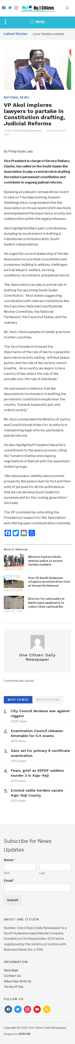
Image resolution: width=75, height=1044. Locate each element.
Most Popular (47, 699)
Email (9, 881)
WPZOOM (24, 1033)
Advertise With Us (17, 981)
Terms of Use (14, 987)
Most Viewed (18, 699)
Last (42, 873)
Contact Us (12, 976)
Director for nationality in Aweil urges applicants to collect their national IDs (46, 602)
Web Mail (11, 970)
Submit (12, 900)
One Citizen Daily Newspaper (24, 130)
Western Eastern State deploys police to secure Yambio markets (45, 560)
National (11, 97)
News (24, 97)
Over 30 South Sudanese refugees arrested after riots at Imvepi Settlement (49, 581)
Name (9, 860)
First (6, 873)
